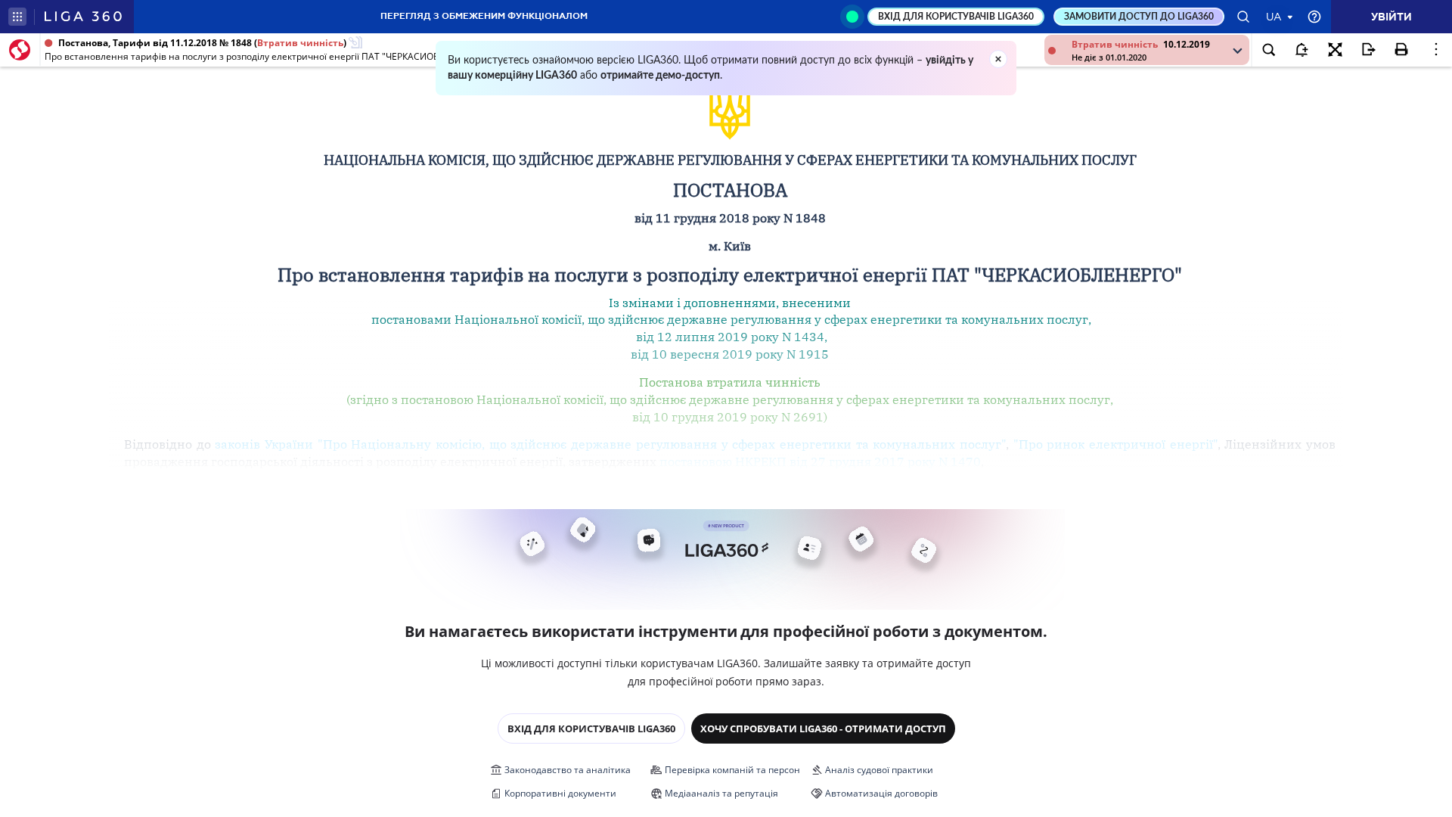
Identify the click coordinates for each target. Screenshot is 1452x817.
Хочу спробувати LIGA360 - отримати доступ (823, 728)
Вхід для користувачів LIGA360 (591, 728)
